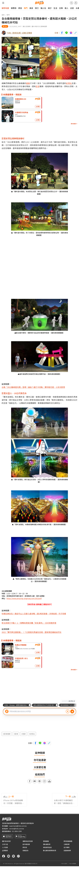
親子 (50, 8)
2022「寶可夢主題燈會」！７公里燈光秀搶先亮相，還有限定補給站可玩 (31, 632)
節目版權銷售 (68, 841)
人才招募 (5, 847)
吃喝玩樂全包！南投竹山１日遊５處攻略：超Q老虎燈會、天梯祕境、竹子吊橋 (34, 613)
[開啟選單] (3, 2)
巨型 (38, 86)
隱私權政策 (46, 844)
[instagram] (18, 856)
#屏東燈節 (6, 734)
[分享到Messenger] (71, 33)
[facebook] (3, 856)
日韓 (61, 8)
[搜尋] (71, 2)
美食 (31, 8)
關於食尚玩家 (6, 841)
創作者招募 (26, 844)
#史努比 (32, 734)
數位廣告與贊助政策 (49, 850)
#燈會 (23, 734)
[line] (13, 856)
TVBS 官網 (64, 863)
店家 (72, 8)
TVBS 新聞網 (72, 863)
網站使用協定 (47, 847)
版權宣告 (25, 850)
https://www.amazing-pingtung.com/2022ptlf (24, 598)
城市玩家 (5, 8)
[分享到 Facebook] (62, 33)
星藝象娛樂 (67, 850)
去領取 (38, 106)
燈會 (28, 83)
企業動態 (5, 850)
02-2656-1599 (17, 831)
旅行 (37, 8)
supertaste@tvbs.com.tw (18, 826)
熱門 (26, 8)
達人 (66, 8)
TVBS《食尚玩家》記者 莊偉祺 (19, 32)
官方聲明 (66, 847)
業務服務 (46, 841)
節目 (20, 8)
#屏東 (16, 734)
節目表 (25, 847)
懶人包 (43, 8)
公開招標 (66, 844)
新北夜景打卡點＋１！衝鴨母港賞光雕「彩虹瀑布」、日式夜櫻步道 (29, 623)
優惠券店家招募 (28, 841)
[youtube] (8, 856)
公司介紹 (5, 844)
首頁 (3, 15)
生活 (55, 8)
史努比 (69, 83)
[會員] (75, 2)
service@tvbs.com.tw (16, 829)
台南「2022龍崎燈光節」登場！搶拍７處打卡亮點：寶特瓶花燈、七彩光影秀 (33, 387)
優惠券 (13, 8)
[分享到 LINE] (66, 33)
